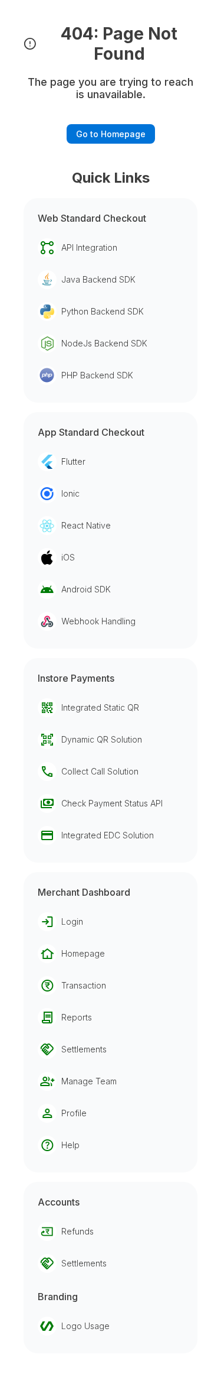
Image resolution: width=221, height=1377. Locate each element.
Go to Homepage (111, 134)
